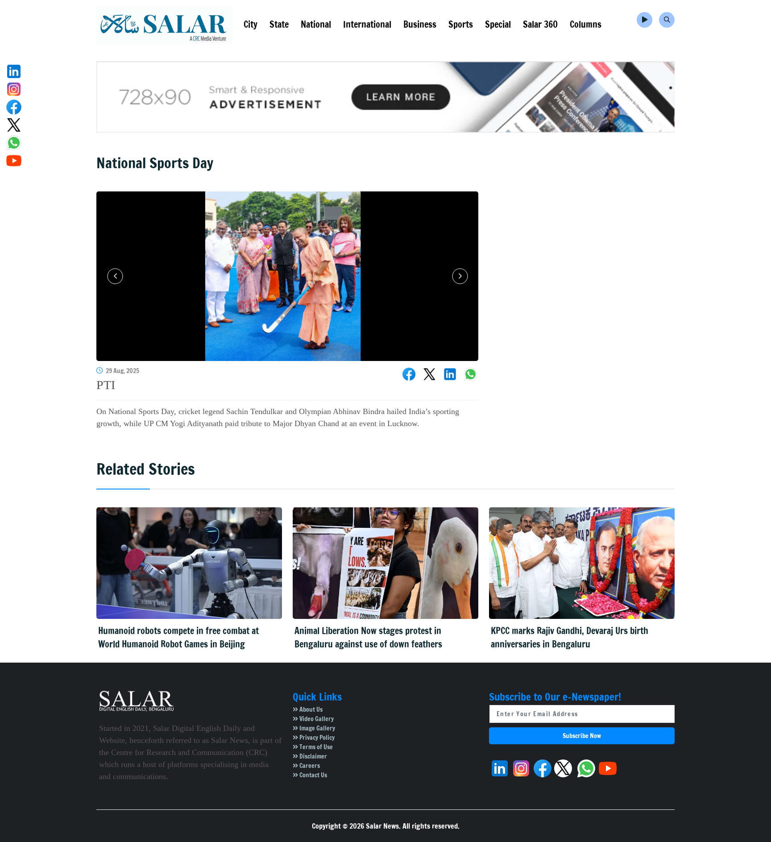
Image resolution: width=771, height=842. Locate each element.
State (279, 24)
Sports (460, 24)
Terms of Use (315, 746)
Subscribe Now (582, 735)
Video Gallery (316, 718)
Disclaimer (312, 756)
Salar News (382, 826)
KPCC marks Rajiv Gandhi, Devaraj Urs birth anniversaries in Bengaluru (569, 637)
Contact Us (312, 775)
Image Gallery (316, 728)
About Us (310, 709)
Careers (309, 765)
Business (419, 24)
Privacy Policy (316, 737)
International (367, 24)
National (316, 24)
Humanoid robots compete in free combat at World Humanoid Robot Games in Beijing (178, 637)
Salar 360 (540, 24)
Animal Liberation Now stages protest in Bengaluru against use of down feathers (368, 637)
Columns (585, 24)
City (250, 24)
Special (498, 24)
